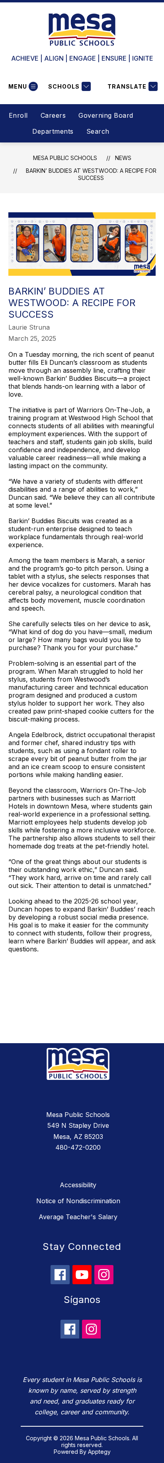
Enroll (18, 115)
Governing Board (105, 115)
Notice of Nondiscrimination (78, 1201)
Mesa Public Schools (65, 157)
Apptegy (99, 1451)
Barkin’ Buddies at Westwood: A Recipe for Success (91, 174)
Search (97, 131)
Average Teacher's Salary (78, 1217)
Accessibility (78, 1185)
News (123, 157)
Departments (53, 131)
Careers (53, 115)
